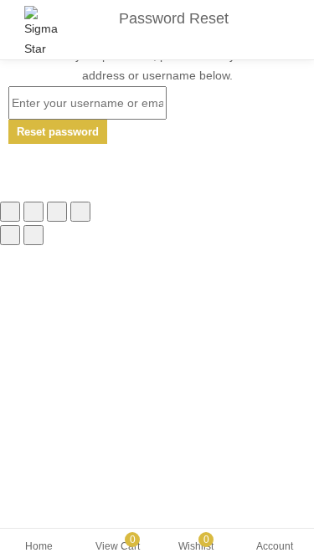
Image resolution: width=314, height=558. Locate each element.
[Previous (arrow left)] (10, 235)
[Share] (33, 212)
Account (274, 546)
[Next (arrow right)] (33, 235)
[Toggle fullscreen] (57, 212)
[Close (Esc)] (10, 212)
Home (39, 546)
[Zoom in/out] (80, 212)
